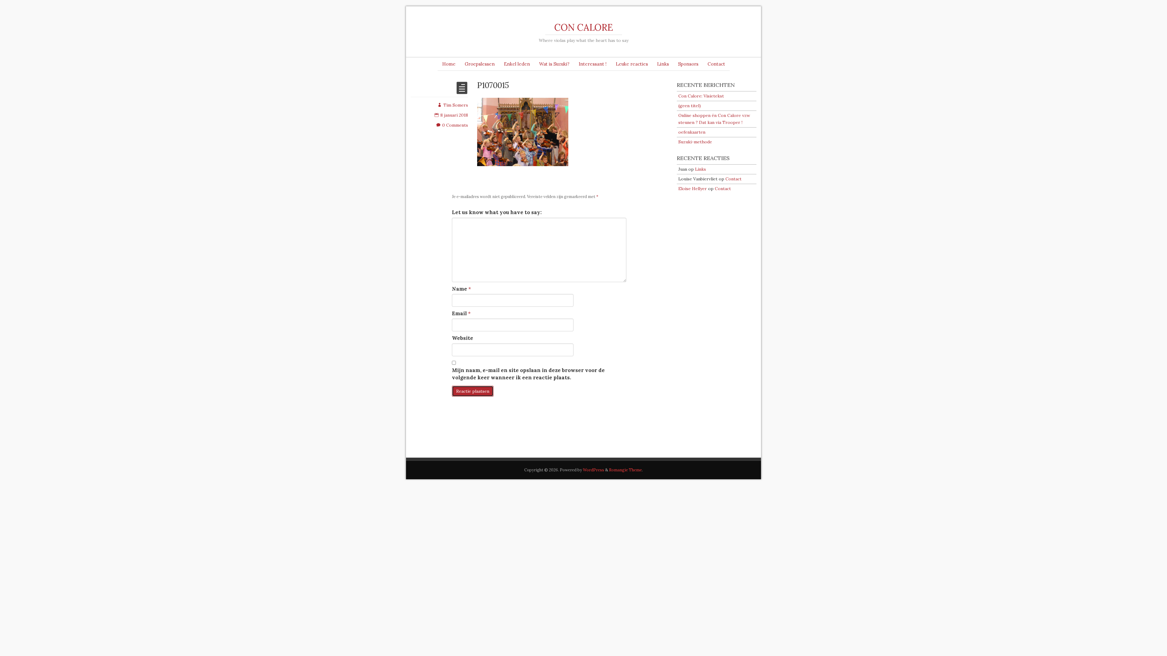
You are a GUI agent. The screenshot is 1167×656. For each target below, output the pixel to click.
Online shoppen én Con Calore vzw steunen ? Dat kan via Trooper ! (714, 119)
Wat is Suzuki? (554, 64)
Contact (716, 64)
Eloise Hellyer (692, 188)
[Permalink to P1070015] (462, 91)
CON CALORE (583, 27)
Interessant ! (593, 64)
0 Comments (455, 125)
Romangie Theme (625, 470)
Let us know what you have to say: (497, 212)
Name (459, 288)
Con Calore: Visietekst (701, 96)
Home (449, 64)
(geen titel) (689, 105)
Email (459, 313)
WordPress (593, 470)
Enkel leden (517, 64)
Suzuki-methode (695, 142)
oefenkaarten (691, 132)
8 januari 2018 (454, 115)
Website (462, 338)
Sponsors (688, 64)
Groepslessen (480, 64)
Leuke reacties (632, 64)
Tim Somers (455, 105)
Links (663, 64)
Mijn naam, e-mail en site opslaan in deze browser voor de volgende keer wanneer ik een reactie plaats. (528, 374)
